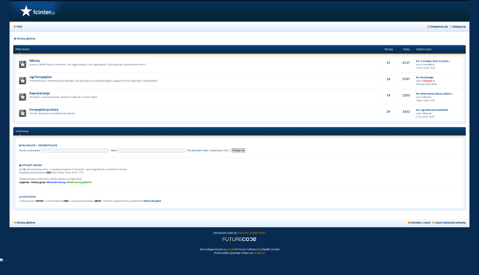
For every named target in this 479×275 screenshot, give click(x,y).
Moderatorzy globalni (79, 182)
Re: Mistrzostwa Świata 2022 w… (435, 93)
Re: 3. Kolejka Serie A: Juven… (433, 61)
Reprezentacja (39, 93)
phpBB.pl (259, 253)
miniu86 (427, 64)
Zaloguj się (28, 145)
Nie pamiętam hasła (197, 150)
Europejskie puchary (43, 109)
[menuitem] (17, 27)
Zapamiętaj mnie (219, 150)
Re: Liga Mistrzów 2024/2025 (432, 110)
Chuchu (427, 80)
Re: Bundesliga (425, 77)
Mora (426, 97)
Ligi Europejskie (40, 77)
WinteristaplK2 (152, 201)
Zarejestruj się (47, 145)
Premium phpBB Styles (252, 233)
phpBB (231, 249)
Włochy (34, 61)
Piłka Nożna (23, 49)
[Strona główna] (37, 11)
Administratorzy (55, 182)
